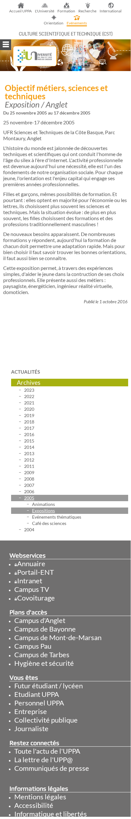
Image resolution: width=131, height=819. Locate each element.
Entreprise (30, 711)
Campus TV (31, 589)
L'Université (44, 11)
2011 (29, 466)
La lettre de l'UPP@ (43, 759)
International (110, 11)
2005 (29, 498)
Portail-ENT (35, 572)
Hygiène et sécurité (44, 663)
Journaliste (31, 728)
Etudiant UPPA (36, 694)
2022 (29, 396)
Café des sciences (49, 523)
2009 (29, 472)
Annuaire (31, 563)
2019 (29, 415)
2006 (29, 491)
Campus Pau (32, 646)
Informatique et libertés (50, 813)
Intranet (29, 580)
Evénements (77, 23)
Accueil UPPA (20, 11)
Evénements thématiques (56, 517)
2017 (29, 428)
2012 (29, 459)
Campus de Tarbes (41, 654)
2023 (29, 390)
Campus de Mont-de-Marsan (58, 637)
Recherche (87, 11)
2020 (29, 409)
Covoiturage (36, 597)
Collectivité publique (46, 720)
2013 (29, 453)
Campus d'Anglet (39, 620)
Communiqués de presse (51, 768)
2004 (29, 529)
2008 (29, 479)
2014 (29, 447)
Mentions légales (40, 796)
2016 (29, 434)
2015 (29, 440)
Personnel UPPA (39, 702)
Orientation (53, 23)
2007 (29, 485)
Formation (66, 11)
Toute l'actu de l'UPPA (47, 751)
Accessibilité (33, 805)
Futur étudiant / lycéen (48, 685)
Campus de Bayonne (45, 629)
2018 (29, 421)
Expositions (43, 510)
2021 (29, 402)
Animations (43, 504)
